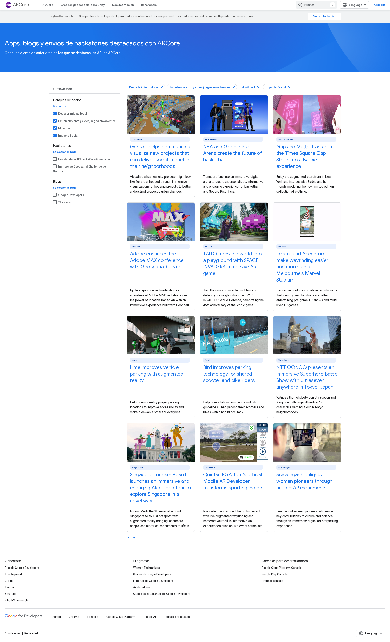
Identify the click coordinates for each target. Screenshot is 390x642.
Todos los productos (177, 616)
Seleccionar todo (65, 152)
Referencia (149, 5)
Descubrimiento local (72, 113)
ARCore (47, 5)
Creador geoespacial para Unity (83, 5)
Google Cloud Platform (120, 616)
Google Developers (71, 195)
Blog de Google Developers (22, 567)
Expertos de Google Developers (153, 580)
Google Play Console (275, 574)
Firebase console (272, 580)
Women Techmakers (146, 567)
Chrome (74, 616)
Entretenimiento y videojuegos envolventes (87, 121)
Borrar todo (61, 106)
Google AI (150, 616)
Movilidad (65, 128)
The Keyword (67, 202)
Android (56, 616)
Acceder (379, 5)
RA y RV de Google (16, 600)
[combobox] (316, 5)
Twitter (9, 587)
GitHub (9, 580)
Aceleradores (142, 587)
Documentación (123, 5)
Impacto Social (68, 135)
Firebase (92, 616)
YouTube (10, 593)
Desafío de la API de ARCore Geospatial (84, 159)
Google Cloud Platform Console (282, 567)
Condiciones (13, 633)
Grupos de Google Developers (152, 574)
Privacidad (31, 633)
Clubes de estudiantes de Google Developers (161, 593)
